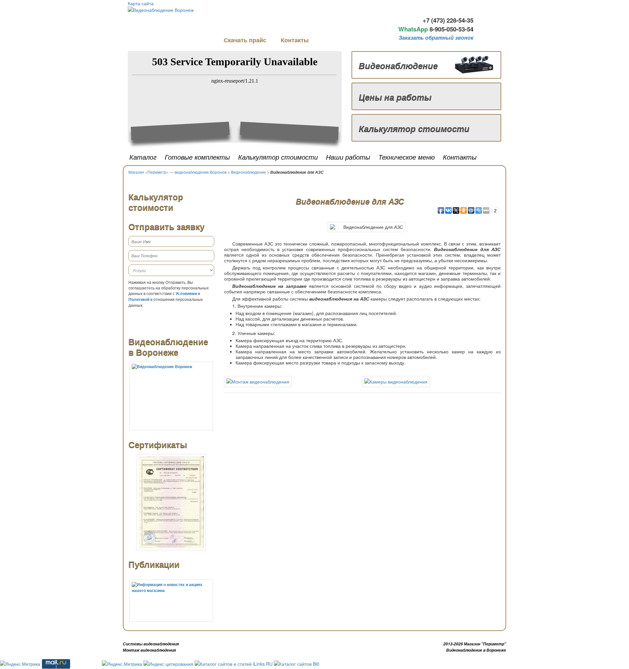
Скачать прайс (246, 40)
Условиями (186, 293)
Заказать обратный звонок (436, 37)
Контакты (295, 40)
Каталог (143, 157)
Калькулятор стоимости (414, 128)
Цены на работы (395, 97)
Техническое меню (406, 157)
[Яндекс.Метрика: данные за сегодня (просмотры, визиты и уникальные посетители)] (20, 663)
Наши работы (348, 157)
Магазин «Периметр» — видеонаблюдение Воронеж (177, 172)
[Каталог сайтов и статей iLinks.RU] (234, 663)
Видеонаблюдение (398, 65)
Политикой (138, 299)
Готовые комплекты (197, 157)
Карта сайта (141, 3)
